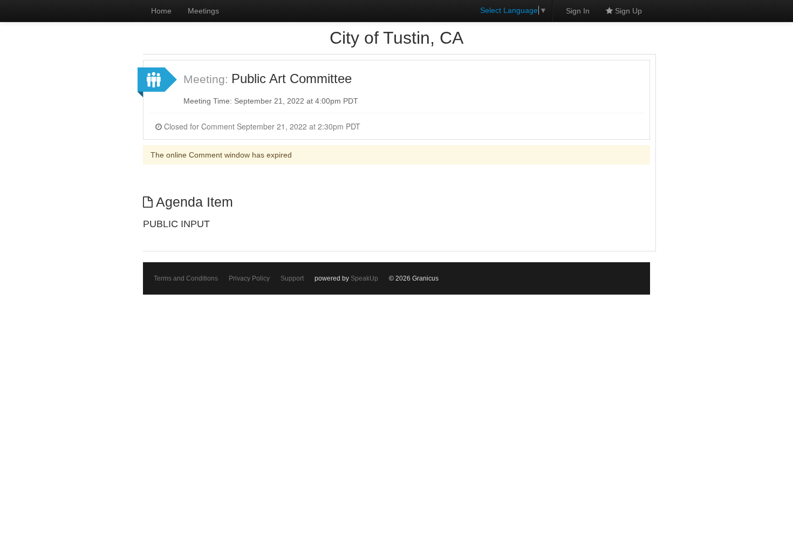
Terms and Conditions (186, 278)
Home (161, 10)
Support (292, 278)
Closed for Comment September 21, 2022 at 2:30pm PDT (261, 126)
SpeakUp (364, 278)
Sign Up (627, 10)
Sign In (578, 10)
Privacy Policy (249, 278)
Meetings (203, 10)
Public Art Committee (291, 78)
